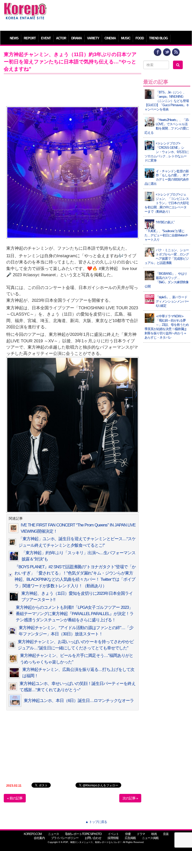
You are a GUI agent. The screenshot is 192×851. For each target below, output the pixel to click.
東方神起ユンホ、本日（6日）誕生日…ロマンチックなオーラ (79, 700)
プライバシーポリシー (64, 838)
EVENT (46, 38)
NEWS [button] (14, 38)
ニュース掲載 (150, 838)
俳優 (127, 834)
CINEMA (110, 38)
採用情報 (113, 838)
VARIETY (93, 38)
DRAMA (76, 38)
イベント (113, 834)
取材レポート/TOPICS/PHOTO (83, 834)
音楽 (165, 834)
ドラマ (141, 834)
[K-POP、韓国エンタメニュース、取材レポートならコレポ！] (25, 7)
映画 (154, 834)
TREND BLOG (158, 38)
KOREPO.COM (33, 834)
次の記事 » (130, 798)
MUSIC (125, 38)
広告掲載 (130, 838)
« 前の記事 (14, 798)
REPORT (30, 38)
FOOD (140, 38)
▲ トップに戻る (96, 822)
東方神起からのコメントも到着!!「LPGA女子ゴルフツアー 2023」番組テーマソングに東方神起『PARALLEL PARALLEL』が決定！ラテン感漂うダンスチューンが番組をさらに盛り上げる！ (75, 614)
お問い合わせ (93, 838)
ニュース (53, 834)
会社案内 (39, 838)
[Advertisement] (119, 14)
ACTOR (61, 38)
